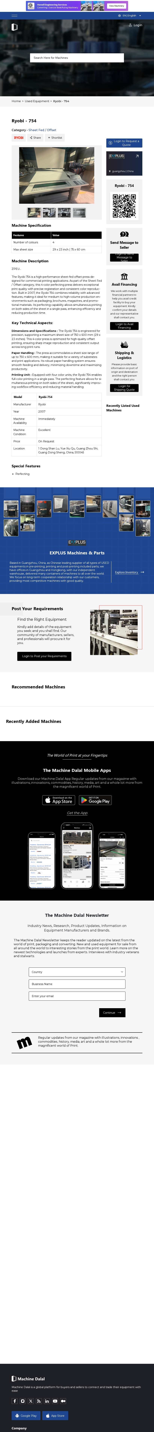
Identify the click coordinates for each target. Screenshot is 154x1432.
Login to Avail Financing (124, 325)
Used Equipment (37, 101)
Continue (112, 1012)
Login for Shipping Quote (124, 387)
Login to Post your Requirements (44, 656)
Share (35, 138)
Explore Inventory (129, 572)
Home (16, 101)
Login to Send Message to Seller (124, 258)
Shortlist (54, 137)
